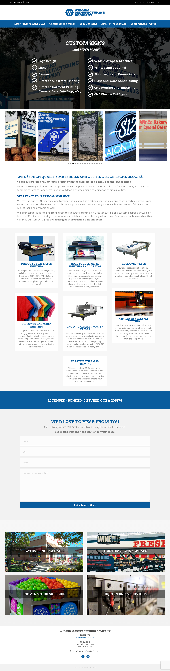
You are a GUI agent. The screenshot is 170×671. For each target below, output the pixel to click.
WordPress (82, 667)
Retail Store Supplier (113, 24)
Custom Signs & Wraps (62, 24)
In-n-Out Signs (88, 24)
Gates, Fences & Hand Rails (29, 24)
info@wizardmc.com (154, 2)
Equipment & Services (143, 24)
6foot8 (94, 667)
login (75, 667)
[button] (68, 163)
